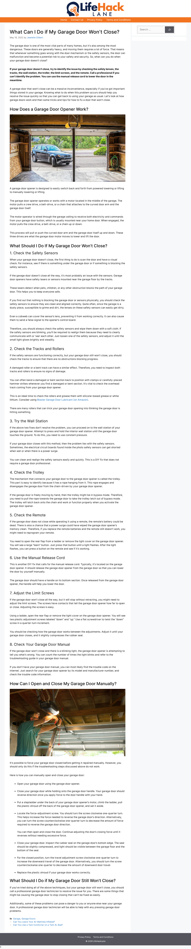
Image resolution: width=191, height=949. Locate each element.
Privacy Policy (94, 19)
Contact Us (77, 19)
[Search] (169, 29)
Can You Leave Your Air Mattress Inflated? (34, 921)
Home (63, 19)
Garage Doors (28, 918)
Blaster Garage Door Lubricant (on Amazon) (62, 399)
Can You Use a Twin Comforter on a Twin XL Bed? (38, 925)
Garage (16, 918)
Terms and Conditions (118, 19)
